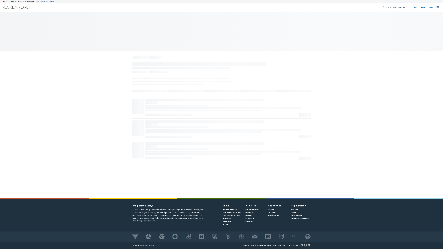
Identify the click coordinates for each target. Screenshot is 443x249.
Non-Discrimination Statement (261, 245)
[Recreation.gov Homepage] (16, 7)
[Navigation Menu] (438, 7)
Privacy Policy (282, 245)
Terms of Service (293, 245)
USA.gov (246, 245)
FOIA (274, 245)
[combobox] (396, 7)
